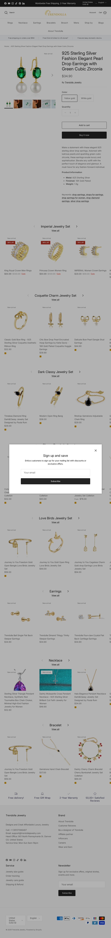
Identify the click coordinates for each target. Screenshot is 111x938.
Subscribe (55, 481)
